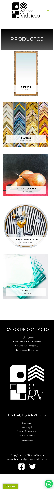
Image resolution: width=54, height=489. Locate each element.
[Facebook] (21, 466)
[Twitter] (32, 466)
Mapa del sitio (27, 439)
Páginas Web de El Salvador (35, 459)
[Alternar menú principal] (48, 10)
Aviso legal (27, 427)
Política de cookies (27, 435)
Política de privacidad (27, 431)
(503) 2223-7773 (27, 337)
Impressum (27, 422)
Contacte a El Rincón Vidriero (27, 341)
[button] (49, 484)
